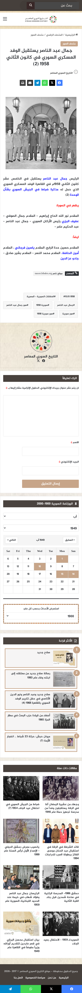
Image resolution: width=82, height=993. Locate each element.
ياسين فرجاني (24, 248)
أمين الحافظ (70, 253)
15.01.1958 (70, 297)
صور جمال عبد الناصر (16, 305)
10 (40, 567)
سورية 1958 (42, 305)
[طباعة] (23, 83)
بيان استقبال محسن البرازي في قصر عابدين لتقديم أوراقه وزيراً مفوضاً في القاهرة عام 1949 (21, 946)
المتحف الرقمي (54, 35)
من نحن (52, 978)
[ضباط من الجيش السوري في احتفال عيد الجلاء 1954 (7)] (21, 788)
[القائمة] (5, 20)
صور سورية (67, 314)
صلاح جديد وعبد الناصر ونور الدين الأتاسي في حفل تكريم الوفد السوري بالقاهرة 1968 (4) (30, 698)
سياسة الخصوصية (35, 978)
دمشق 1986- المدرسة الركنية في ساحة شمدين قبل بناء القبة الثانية (61, 897)
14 (73, 574)
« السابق (70, 540)
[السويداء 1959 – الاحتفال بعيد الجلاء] (61, 924)
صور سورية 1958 (45, 314)
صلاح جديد (43, 652)
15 (62, 574)
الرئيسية (70, 35)
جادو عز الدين (70, 258)
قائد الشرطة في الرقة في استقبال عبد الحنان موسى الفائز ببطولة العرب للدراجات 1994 (62, 853)
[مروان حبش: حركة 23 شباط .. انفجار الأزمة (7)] (64, 742)
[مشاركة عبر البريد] (30, 83)
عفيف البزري (70, 221)
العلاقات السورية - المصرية (40, 297)
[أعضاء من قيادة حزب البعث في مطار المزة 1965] (64, 721)
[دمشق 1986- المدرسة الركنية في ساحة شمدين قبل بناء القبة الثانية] (61, 877)
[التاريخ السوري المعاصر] (41, 19)
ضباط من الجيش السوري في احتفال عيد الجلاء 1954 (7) (22, 806)
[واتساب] (45, 83)
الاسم (75, 442)
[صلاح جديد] (64, 658)
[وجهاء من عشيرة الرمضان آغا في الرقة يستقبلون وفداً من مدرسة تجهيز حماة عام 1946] (61, 788)
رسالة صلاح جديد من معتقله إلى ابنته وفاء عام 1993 (30, 675)
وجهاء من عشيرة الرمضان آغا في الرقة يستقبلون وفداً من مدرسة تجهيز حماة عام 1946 (62, 808)
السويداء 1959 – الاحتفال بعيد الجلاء (61, 942)
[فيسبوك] (59, 83)
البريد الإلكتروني (69, 462)
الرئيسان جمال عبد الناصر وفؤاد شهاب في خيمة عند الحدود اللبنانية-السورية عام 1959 (22, 899)
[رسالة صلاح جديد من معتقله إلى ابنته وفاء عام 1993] (64, 679)
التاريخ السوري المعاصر (61, 73)
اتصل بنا (18, 978)
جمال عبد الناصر (55, 179)
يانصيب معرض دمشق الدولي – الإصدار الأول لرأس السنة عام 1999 (21, 851)
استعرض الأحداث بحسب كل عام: (41, 609)
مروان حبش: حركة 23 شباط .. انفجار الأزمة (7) (28, 738)
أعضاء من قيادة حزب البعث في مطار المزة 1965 (29, 717)
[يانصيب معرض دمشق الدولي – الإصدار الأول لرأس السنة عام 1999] (21, 831)
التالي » (11, 540)
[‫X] (52, 83)
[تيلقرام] (37, 83)
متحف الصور (37, 35)
